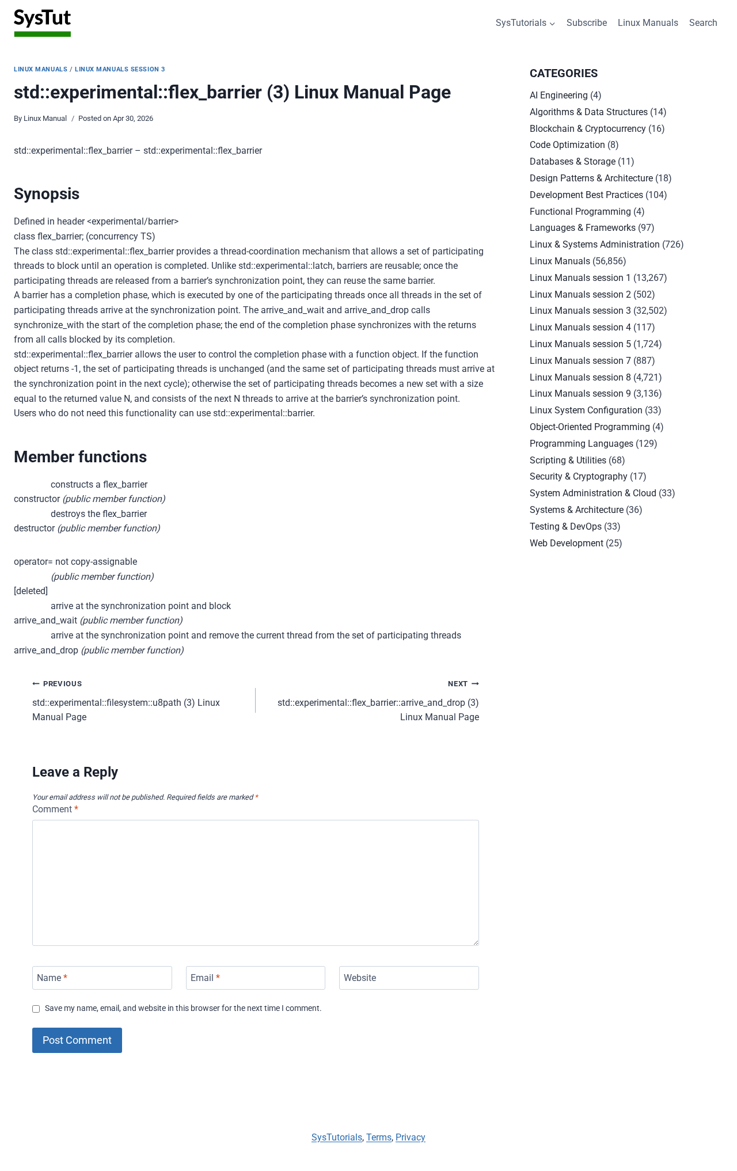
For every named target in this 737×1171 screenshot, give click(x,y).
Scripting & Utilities (568, 460)
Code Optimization (567, 144)
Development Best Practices (586, 194)
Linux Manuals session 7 (580, 360)
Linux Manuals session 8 (580, 377)
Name (52, 977)
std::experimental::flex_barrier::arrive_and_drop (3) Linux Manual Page (378, 701)
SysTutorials (336, 1137)
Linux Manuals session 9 (580, 393)
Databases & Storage (573, 161)
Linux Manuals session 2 (580, 294)
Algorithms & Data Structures (589, 112)
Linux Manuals (648, 22)
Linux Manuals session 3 (120, 69)
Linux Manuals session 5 (580, 344)
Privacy (411, 1137)
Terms (379, 1137)
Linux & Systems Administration (595, 244)
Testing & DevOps (566, 526)
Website (360, 977)
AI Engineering (559, 95)
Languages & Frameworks (583, 227)
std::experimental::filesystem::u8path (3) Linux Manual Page (126, 701)
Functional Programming (580, 211)
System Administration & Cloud (593, 493)
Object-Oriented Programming (590, 426)
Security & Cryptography (579, 476)
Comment (55, 809)
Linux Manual (45, 118)
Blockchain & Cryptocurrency (588, 128)
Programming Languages (581, 443)
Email (205, 977)
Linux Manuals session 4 (580, 327)
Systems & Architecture (577, 509)
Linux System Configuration (586, 410)
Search (703, 22)
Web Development (566, 543)
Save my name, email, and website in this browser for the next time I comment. (183, 1008)
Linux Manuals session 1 (580, 277)
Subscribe (587, 22)
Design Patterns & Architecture (591, 178)
